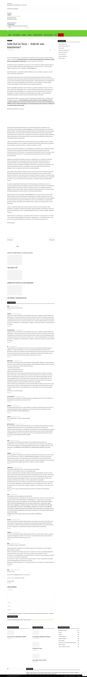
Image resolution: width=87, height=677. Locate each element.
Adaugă (61, 35)
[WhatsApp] (18, 53)
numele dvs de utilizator (12, 8)
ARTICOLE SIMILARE (13, 253)
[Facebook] (8, 53)
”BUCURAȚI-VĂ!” (12, 268)
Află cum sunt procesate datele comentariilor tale (42, 619)
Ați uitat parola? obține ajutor (14, 16)
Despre (66, 675)
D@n (8, 569)
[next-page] (8, 301)
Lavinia (9, 416)
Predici (30, 35)
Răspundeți (9, 309)
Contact (78, 675)
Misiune (24, 35)
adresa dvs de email (11, 22)
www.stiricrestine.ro (63, 52)
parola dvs (9, 13)
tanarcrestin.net (62, 54)
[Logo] (12, 31)
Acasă (9, 35)
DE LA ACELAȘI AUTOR (26, 253)
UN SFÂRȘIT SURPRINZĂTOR (16, 298)
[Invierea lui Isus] (43, 644)
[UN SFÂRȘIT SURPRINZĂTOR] (31, 290)
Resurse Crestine (37, 35)
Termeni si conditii (72, 675)
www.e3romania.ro (63, 56)
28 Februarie (52, 240)
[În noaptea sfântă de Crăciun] (43, 632)
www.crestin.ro (62, 58)
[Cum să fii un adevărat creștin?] (18, 632)
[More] (21, 53)
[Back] (7, 2)
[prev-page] (7, 301)
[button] (78, 31)
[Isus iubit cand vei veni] (43, 656)
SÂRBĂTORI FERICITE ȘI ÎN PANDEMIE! (20, 283)
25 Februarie (10, 240)
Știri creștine (16, 35)
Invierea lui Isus (37, 648)
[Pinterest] (14, 53)
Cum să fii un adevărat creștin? (16, 636)
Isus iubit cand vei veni (39, 660)
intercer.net (61, 48)
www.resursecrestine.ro (64, 50)
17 (54, 49)
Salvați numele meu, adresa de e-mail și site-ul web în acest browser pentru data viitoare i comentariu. (31, 613)
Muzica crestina (48, 35)
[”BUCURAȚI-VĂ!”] (31, 260)
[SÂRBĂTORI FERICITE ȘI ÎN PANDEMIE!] (31, 275)
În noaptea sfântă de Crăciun (41, 636)
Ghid (56, 35)
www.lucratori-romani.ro (64, 46)
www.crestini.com (63, 44)
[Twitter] (11, 53)
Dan (18, 246)
